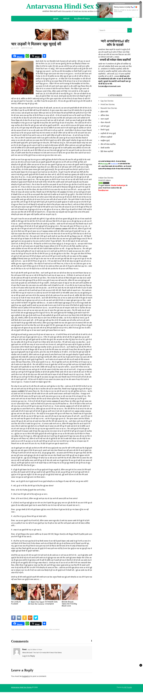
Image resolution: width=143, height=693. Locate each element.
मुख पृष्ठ (55, 18)
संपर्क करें (66, 18)
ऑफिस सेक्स (105, 115)
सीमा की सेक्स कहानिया (108, 144)
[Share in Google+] (30, 617)
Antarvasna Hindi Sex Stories (71, 6)
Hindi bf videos (104, 180)
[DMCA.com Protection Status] (103, 182)
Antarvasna (18, 629)
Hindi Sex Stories (43, 629)
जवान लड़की (105, 119)
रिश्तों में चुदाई (105, 129)
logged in (26, 676)
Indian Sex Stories (105, 177)
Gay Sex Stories (107, 101)
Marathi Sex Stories (109, 108)
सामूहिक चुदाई (105, 140)
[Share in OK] (24, 617)
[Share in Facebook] (13, 617)
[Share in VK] (19, 617)
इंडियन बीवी (104, 111)
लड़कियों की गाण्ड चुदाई (26, 48)
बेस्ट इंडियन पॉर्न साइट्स (82, 18)
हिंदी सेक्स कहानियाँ (107, 151)
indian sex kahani (54, 629)
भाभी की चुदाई (105, 126)
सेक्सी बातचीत (105, 148)
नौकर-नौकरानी (105, 122)
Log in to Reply (28, 656)
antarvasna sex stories (30, 629)
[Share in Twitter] (36, 617)
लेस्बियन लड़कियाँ (106, 137)
